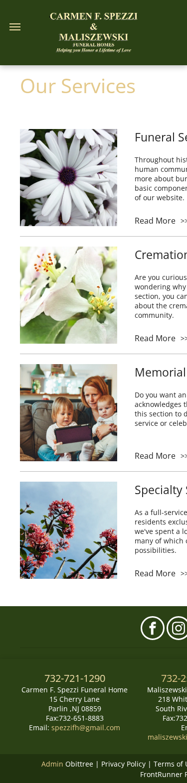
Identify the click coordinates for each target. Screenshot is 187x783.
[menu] (15, 27)
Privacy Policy (123, 764)
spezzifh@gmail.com (85, 727)
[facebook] (153, 629)
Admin (52, 764)
